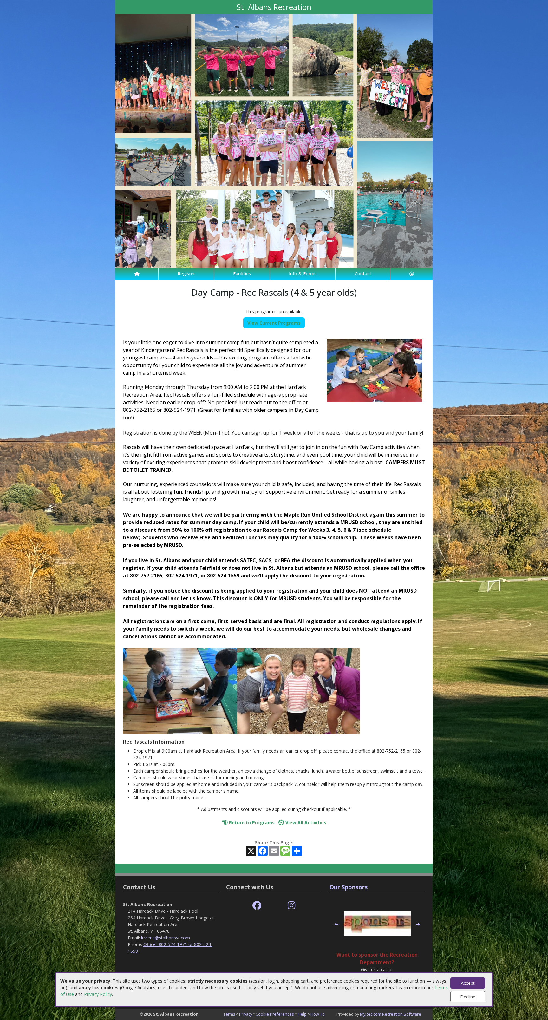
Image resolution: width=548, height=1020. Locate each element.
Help (302, 1014)
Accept (468, 983)
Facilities (242, 274)
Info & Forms (302, 274)
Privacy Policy (98, 994)
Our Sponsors (348, 887)
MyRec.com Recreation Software (390, 1014)
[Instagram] (292, 905)
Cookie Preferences (275, 1014)
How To (317, 1014)
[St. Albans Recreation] (274, 140)
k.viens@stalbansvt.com (165, 938)
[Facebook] (256, 905)
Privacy (245, 1014)
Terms (229, 1014)
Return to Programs (251, 822)
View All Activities (305, 822)
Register (186, 274)
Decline (467, 997)
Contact (363, 274)
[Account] (411, 274)
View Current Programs (274, 323)
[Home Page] (136, 274)
